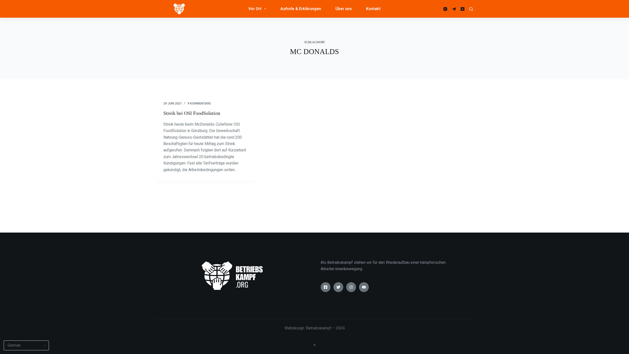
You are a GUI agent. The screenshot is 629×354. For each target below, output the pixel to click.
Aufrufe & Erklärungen (300, 8)
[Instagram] (445, 9)
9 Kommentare (199, 103)
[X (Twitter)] (462, 9)
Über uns (343, 8)
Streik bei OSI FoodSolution (191, 113)
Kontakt (373, 8)
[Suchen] (471, 9)
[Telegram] (454, 9)
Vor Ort (254, 8)
